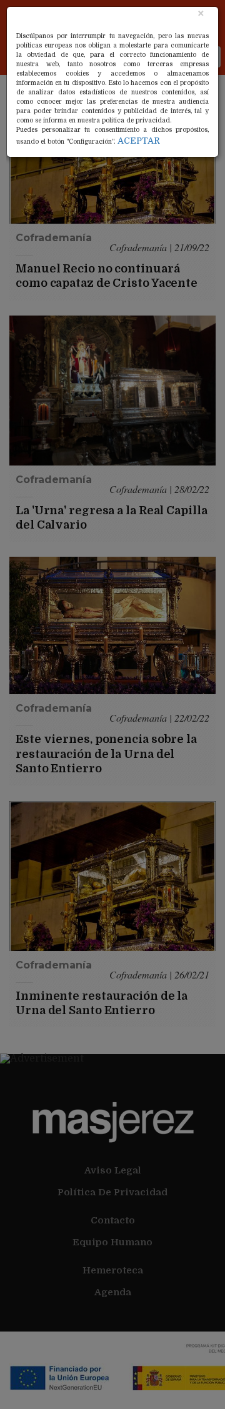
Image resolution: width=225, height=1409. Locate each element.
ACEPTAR (139, 141)
